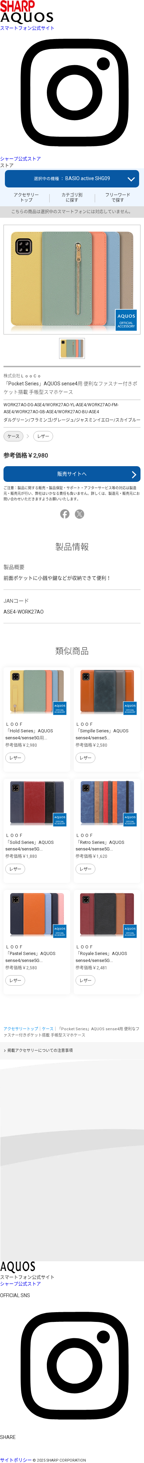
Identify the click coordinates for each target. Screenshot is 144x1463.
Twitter (80, 514)
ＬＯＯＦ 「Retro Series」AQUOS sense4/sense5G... (99, 842)
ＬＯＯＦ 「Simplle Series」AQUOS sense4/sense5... (102, 731)
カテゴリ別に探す (72, 197)
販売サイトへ (72, 474)
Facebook (66, 514)
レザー (43, 436)
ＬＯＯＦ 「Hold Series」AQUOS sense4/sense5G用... (29, 731)
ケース (13, 436)
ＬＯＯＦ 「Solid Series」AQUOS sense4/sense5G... (29, 842)
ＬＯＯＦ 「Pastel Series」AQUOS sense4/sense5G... (30, 953)
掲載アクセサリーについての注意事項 (40, 1050)
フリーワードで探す (117, 197)
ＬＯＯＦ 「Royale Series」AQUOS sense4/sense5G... (101, 953)
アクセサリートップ (26, 197)
